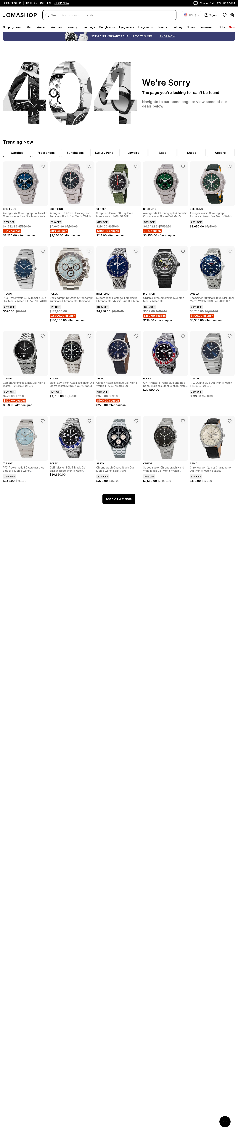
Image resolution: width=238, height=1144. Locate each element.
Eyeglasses (126, 27)
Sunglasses (107, 27)
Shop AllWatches (119, 499)
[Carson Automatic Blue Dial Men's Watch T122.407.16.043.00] (136, 336)
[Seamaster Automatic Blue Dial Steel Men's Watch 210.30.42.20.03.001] (229, 251)
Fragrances (146, 27)
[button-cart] (232, 15)
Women (41, 27)
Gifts (222, 27)
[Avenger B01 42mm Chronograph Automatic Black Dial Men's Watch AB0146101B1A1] (89, 166)
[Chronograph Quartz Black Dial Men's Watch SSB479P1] (136, 420)
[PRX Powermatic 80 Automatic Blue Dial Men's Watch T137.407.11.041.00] (42, 251)
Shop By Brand (12, 27)
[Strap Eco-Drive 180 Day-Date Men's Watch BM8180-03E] (136, 166)
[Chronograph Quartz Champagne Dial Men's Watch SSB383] (229, 420)
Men (29, 27)
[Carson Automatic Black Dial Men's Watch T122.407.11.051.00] (42, 336)
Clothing (177, 27)
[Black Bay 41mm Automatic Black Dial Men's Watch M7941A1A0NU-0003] (89, 336)
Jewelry (72, 27)
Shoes (191, 27)
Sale (232, 27)
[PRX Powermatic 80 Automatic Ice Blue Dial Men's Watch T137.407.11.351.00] (42, 420)
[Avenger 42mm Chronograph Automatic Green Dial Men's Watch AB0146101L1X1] (229, 166)
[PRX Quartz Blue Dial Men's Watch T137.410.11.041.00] (229, 336)
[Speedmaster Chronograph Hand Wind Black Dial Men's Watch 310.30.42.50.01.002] (182, 420)
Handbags (88, 27)
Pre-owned (207, 27)
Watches (56, 27)
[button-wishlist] (224, 15)
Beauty (162, 27)
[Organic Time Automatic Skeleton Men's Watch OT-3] (182, 251)
